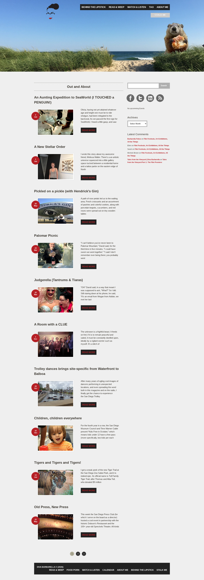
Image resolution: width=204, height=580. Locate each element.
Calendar (108, 570)
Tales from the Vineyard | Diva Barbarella (143, 160)
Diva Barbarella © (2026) (50, 567)
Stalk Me (162, 570)
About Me (162, 7)
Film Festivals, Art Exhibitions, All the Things (151, 146)
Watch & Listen (136, 7)
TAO (151, 7)
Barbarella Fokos (134, 139)
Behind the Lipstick (94, 7)
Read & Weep (116, 7)
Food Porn (73, 570)
